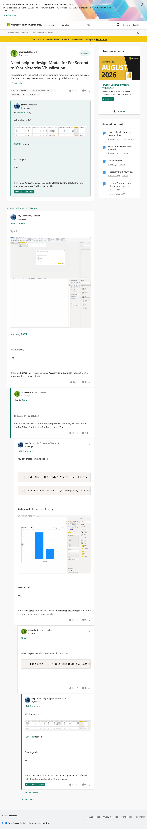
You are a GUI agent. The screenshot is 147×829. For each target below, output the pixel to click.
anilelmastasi (128, 139)
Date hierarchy (115, 160)
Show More (18, 83)
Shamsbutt (24, 51)
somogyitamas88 (117, 194)
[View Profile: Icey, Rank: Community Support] (13, 217)
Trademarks (140, 816)
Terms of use (126, 816)
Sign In (136, 25)
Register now (9, 14)
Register (126, 25)
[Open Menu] (138, 33)
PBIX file (18, 143)
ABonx (122, 164)
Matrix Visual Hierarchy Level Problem (119, 134)
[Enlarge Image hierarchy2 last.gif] (54, 544)
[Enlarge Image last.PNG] (50, 132)
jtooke (125, 153)
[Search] (118, 25)
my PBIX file (23, 334)
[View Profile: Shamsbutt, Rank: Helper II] (14, 53)
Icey (23, 104)
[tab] (118, 111)
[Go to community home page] (24, 24)
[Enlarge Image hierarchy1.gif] (50, 257)
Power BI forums (37, 33)
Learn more (101, 39)
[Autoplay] (114, 111)
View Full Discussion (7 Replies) (23, 208)
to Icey (43, 392)
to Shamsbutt (31, 104)
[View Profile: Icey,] (17, 106)
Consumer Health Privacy (40, 823)
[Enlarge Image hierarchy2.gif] (50, 303)
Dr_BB (125, 175)
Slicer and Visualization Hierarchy (119, 148)
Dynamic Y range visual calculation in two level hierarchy (119, 185)
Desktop (50, 33)
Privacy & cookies (110, 816)
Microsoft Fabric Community (17, 33)
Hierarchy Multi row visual (121, 171)
